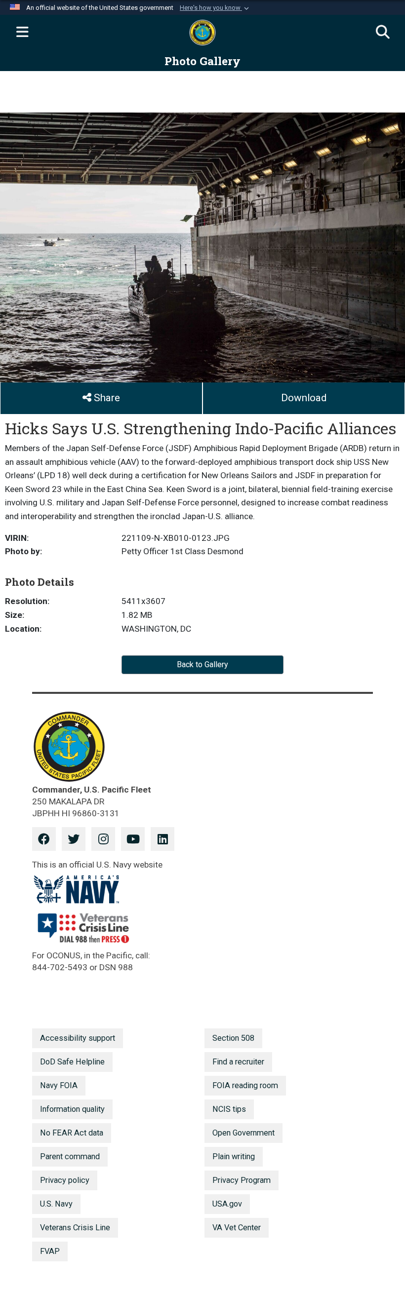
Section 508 (233, 1038)
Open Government (243, 1132)
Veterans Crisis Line (75, 1227)
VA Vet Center (236, 1227)
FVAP (50, 1251)
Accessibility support (77, 1038)
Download (303, 398)
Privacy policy (64, 1180)
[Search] (383, 32)
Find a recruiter (238, 1061)
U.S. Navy (56, 1204)
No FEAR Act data (71, 1132)
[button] (215, 8)
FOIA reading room (245, 1085)
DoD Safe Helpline (72, 1061)
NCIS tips (229, 1109)
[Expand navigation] (22, 32)
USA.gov (227, 1204)
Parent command (70, 1156)
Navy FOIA (59, 1085)
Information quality (72, 1109)
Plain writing (233, 1156)
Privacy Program (241, 1180)
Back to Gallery (202, 664)
